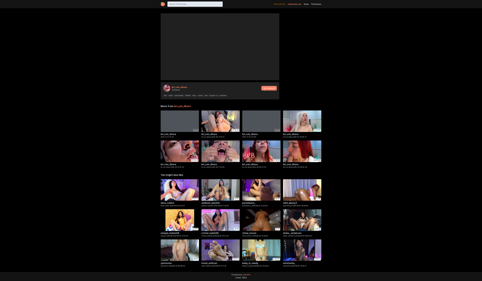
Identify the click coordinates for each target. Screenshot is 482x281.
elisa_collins (167, 203)
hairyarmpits (179, 95)
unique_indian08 (170, 233)
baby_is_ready (250, 263)
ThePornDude (279, 4)
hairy (194, 95)
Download (270, 88)
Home (306, 4)
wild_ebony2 (290, 203)
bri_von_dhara (182, 106)
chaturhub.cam (294, 4)
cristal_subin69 (210, 233)
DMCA (244, 277)
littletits (188, 95)
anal (165, 95)
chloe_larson (249, 233)
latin (206, 95)
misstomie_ (289, 263)
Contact (238, 277)
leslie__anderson (292, 233)
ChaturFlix (246, 275)
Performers (316, 4)
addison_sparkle (210, 203)
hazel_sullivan (209, 263)
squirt (171, 95)
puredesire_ (248, 203)
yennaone (166, 263)
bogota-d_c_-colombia (217, 95)
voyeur (200, 95)
